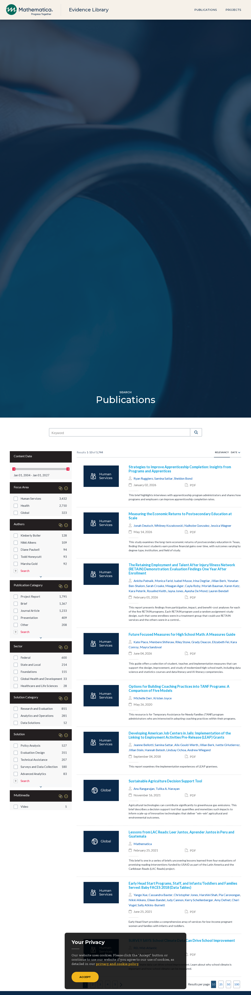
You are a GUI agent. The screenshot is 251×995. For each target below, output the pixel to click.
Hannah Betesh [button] (155, 750)
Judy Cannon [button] (175, 900)
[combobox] (119, 433)
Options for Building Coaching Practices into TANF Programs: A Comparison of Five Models (179, 688)
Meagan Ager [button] (174, 586)
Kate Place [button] (141, 642)
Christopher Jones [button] (186, 895)
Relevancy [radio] (222, 452)
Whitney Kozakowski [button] (168, 525)
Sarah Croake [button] (155, 586)
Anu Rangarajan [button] (144, 788)
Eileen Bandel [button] (156, 900)
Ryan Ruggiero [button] (143, 478)
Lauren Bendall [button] (218, 591)
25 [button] (221, 984)
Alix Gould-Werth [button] (186, 745)
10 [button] (213, 984)
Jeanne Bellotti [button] (144, 745)
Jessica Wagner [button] (221, 525)
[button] (196, 432)
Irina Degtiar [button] (201, 581)
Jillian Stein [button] (136, 750)
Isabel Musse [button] (183, 581)
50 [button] (228, 984)
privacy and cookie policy (117, 964)
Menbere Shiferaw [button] (161, 642)
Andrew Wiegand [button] (199, 750)
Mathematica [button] (143, 844)
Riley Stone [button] (182, 642)
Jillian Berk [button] (218, 581)
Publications (205, 10)
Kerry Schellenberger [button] (199, 900)
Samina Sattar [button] (163, 478)
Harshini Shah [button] (208, 895)
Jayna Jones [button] (175, 591)
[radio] (239, 452)
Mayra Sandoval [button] (151, 647)
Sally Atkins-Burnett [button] (151, 905)
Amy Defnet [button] (222, 900)
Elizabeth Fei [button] (220, 642)
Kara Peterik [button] (137, 591)
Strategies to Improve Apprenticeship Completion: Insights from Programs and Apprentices (180, 469)
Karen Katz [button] (231, 586)
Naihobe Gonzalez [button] (196, 525)
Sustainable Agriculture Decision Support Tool (165, 781)
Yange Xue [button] (140, 895)
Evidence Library (88, 10)
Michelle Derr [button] (143, 698)
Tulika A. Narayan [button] (168, 788)
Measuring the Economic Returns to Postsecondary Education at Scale (180, 516)
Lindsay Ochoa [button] (176, 750)
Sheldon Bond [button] (183, 478)
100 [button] (236, 984)
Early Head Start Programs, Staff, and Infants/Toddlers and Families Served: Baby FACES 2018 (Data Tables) (183, 885)
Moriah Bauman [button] (212, 586)
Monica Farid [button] (164, 581)
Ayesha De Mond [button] (196, 591)
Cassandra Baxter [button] (161, 895)
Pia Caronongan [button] (229, 895)
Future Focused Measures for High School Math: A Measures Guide (182, 634)
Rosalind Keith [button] (156, 591)
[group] (41, 498)
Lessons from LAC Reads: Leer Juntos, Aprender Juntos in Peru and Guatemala (181, 834)
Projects (233, 10)
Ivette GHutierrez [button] (228, 745)
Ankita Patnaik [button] (144, 581)
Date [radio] (234, 452)
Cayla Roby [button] (192, 586)
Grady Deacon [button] (201, 642)
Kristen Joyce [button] (162, 698)
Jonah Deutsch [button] (143, 525)
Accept (85, 977)
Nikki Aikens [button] (137, 900)
